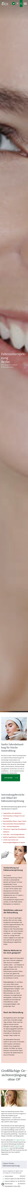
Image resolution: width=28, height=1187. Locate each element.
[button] (3, 1184)
